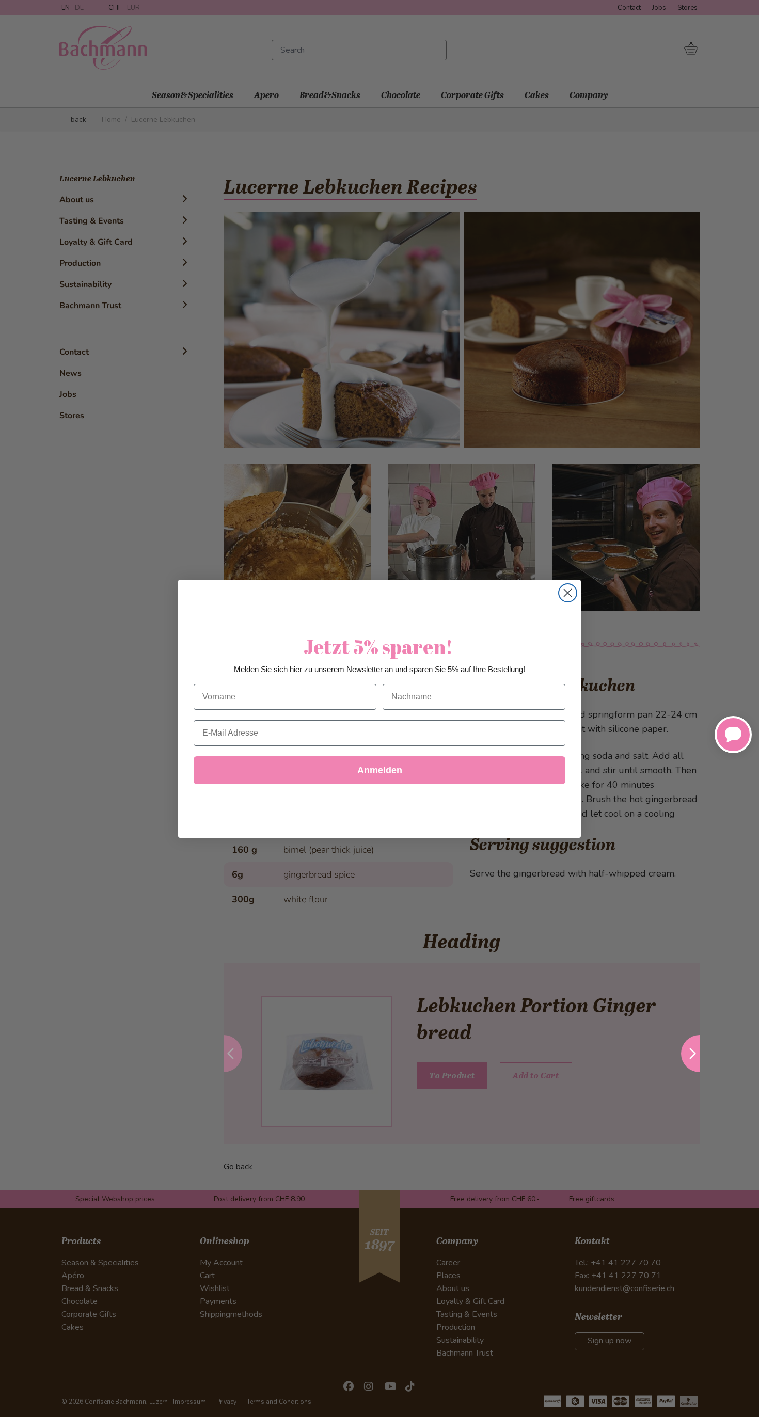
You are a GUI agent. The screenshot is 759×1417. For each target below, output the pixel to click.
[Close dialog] (568, 593)
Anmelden (379, 770)
